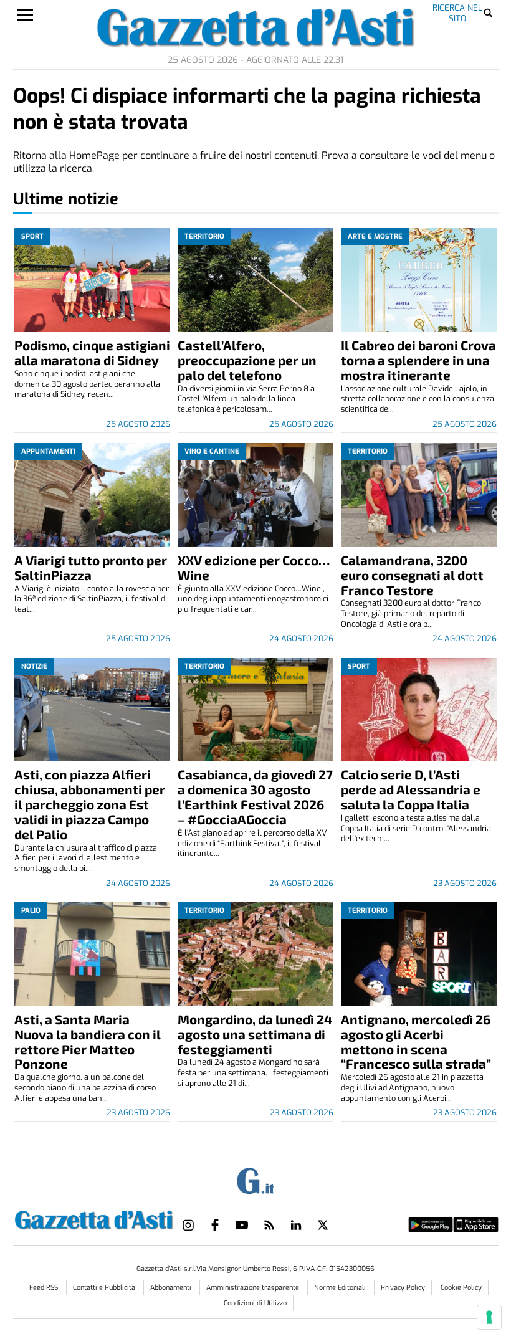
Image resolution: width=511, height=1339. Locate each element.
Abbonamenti (171, 1287)
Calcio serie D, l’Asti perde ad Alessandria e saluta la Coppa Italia (410, 789)
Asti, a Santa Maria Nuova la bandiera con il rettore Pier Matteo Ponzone (87, 1041)
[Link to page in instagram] (188, 1225)
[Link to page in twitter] (322, 1225)
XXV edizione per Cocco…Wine (254, 567)
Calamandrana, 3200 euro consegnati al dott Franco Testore (412, 575)
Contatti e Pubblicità (105, 1287)
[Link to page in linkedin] (296, 1225)
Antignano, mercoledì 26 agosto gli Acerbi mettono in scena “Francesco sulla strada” (416, 1041)
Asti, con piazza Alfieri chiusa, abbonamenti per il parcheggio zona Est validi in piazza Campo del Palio (89, 804)
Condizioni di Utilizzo (255, 1303)
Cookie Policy (461, 1287)
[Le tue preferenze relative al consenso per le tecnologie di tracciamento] (489, 1317)
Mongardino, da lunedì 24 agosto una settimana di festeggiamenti (255, 1034)
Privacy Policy (403, 1287)
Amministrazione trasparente (253, 1287)
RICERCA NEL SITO (457, 13)
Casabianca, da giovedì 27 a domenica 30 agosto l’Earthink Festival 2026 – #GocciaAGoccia (255, 796)
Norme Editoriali (341, 1287)
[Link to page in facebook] (215, 1225)
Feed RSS (44, 1287)
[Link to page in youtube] (241, 1225)
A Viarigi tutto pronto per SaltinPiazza (90, 567)
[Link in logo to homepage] (94, 1218)
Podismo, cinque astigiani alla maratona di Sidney (92, 352)
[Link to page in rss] (269, 1225)
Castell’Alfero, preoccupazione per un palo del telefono (247, 360)
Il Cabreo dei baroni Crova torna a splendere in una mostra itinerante (418, 360)
